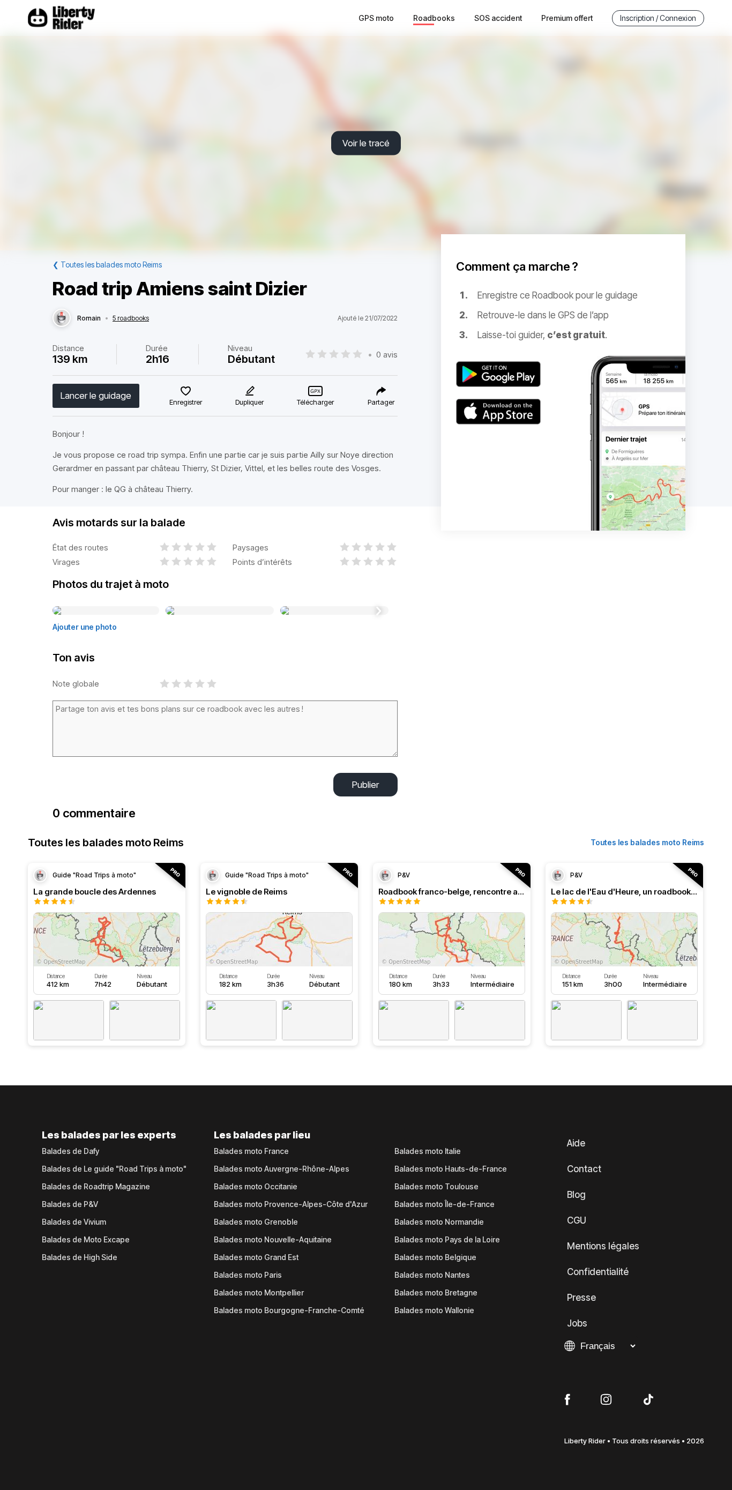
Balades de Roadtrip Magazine (96, 1186)
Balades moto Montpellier (259, 1293)
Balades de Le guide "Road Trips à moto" (114, 1169)
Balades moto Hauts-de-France (450, 1169)
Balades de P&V (70, 1204)
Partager (381, 402)
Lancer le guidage (96, 395)
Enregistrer (185, 402)
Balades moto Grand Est (256, 1257)
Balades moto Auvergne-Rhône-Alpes (281, 1169)
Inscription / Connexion (658, 18)
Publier (365, 784)
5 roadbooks (131, 318)
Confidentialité (598, 1271)
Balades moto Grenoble (256, 1222)
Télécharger (315, 402)
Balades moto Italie (427, 1151)
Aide (576, 1143)
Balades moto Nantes (432, 1275)
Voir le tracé (366, 143)
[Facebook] (567, 1400)
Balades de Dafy (70, 1151)
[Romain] (62, 318)
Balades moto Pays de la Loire (447, 1239)
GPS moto (376, 18)
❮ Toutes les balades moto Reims (107, 264)
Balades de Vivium (74, 1222)
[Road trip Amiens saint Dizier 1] (106, 611)
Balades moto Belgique (435, 1257)
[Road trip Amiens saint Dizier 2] (220, 611)
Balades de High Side (79, 1257)
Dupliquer (249, 402)
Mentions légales (603, 1246)
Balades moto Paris (248, 1275)
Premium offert (567, 18)
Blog (576, 1194)
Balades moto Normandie (439, 1222)
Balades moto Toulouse (436, 1186)
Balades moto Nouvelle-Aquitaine (273, 1239)
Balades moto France (251, 1151)
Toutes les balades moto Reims (647, 842)
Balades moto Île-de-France (444, 1204)
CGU (576, 1220)
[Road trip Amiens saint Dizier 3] (334, 611)
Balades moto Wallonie (434, 1310)
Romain (89, 318)
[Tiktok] (648, 1400)
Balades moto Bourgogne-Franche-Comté (289, 1310)
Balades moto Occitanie (255, 1186)
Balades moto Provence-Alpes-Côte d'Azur (291, 1204)
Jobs (577, 1323)
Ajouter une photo (85, 626)
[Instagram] (606, 1400)
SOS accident (498, 18)
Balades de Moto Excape (86, 1239)
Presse (581, 1297)
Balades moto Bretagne (435, 1293)
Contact (584, 1169)
